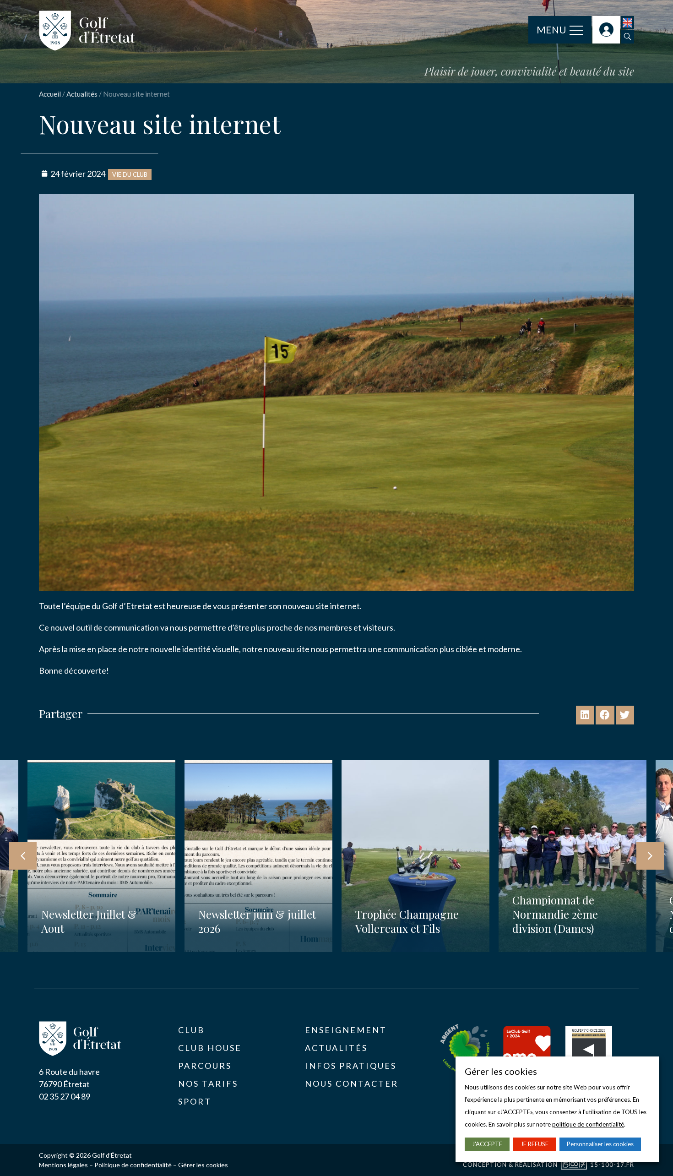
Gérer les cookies (203, 1165)
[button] (627, 37)
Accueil (50, 94)
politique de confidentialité (588, 1124)
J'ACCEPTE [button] (487, 1144)
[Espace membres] (606, 30)
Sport (195, 1101)
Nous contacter (351, 1083)
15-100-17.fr (612, 1164)
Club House (210, 1048)
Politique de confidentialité (133, 1165)
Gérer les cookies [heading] (501, 1071)
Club (191, 1030)
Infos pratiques (350, 1066)
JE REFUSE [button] (534, 1144)
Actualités (82, 94)
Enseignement (346, 1030)
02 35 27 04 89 (64, 1096)
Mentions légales (63, 1165)
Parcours (205, 1066)
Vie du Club (129, 174)
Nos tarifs (208, 1083)
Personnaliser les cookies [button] (600, 1144)
